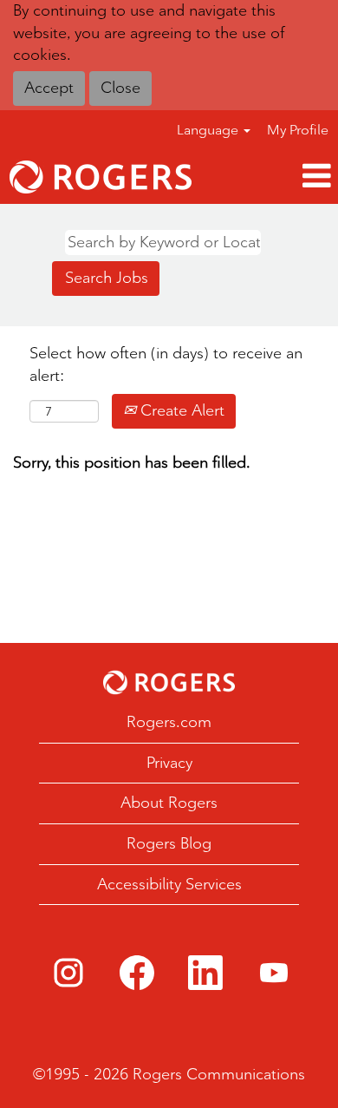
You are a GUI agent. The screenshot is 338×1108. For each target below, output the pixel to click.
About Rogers (169, 802)
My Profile (297, 129)
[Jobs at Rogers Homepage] (169, 682)
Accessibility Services (169, 884)
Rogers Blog (169, 843)
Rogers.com (169, 721)
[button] (269, 176)
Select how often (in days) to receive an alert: (165, 364)
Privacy (169, 762)
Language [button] (209, 129)
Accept (49, 87)
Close (120, 87)
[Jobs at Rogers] (100, 177)
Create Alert (180, 410)
